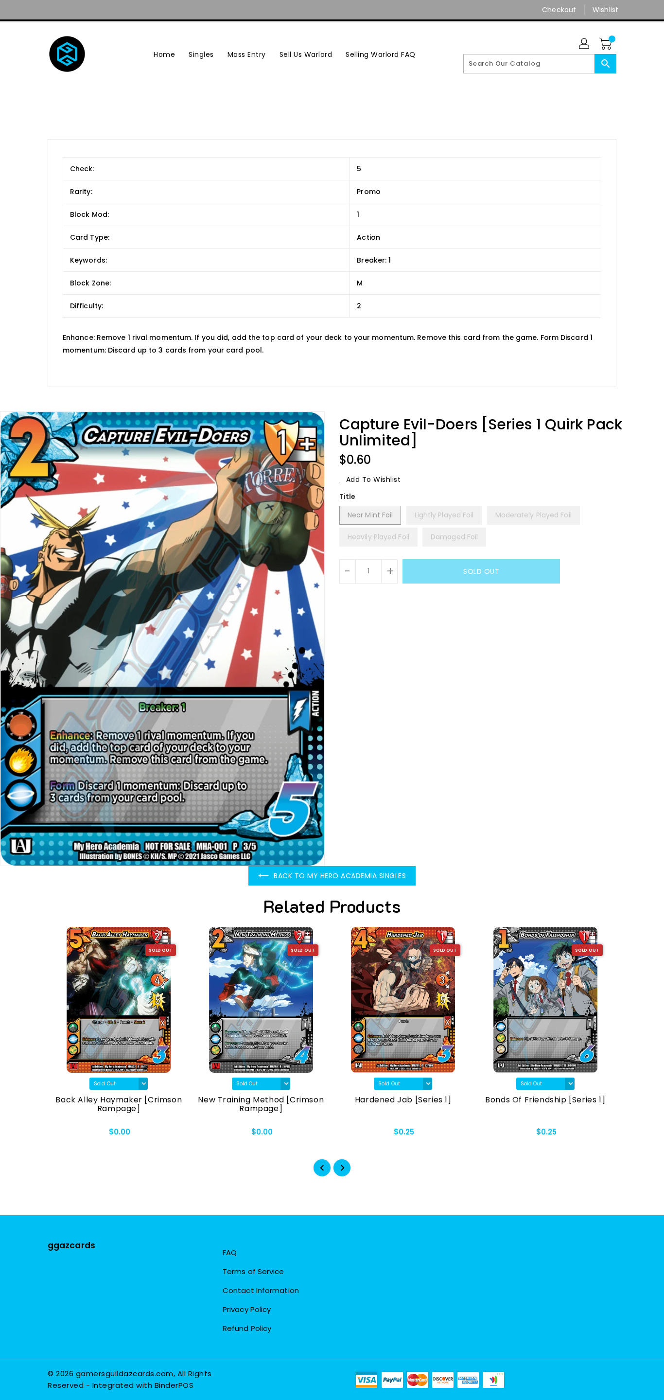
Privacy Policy (247, 1309)
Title (347, 496)
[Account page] (584, 44)
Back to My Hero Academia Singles (340, 876)
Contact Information (261, 1290)
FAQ (230, 1252)
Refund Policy (247, 1328)
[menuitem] (164, 54)
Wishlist (605, 10)
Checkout (559, 10)
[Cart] (606, 44)
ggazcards (71, 1245)
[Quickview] (63, 1135)
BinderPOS (174, 1385)
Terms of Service (253, 1271)
